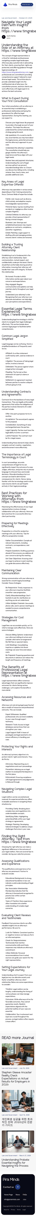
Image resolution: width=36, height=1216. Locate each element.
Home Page (8, 1195)
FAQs (25, 1195)
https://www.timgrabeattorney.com (15, 72)
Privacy (13, 1209)
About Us (6, 1209)
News (18, 1195)
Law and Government (9, 18)
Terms (19, 1209)
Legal (24, 1209)
